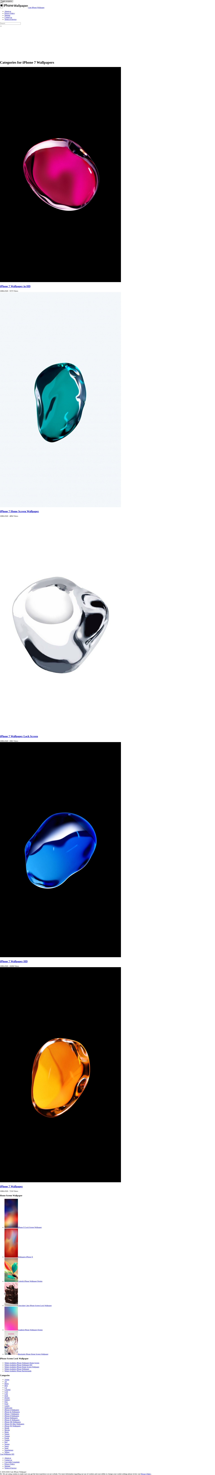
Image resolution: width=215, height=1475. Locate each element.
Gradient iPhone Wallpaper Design (30, 1330)
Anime (6, 1380)
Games (6, 1406)
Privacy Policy (9, 13)
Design (7, 1398)
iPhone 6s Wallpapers (12, 1412)
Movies (7, 1430)
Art (5, 1382)
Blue (6, 1386)
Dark (6, 1396)
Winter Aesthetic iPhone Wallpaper (16, 1369)
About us (7, 11)
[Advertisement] (67, 42)
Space (6, 1446)
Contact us (8, 17)
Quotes (7, 1440)
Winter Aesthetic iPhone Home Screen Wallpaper (21, 1367)
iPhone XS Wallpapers (12, 1426)
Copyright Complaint (11, 1462)
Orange (7, 1436)
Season (7, 1444)
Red (5, 1442)
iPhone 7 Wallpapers (11, 1414)
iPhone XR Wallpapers (12, 1422)
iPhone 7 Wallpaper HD (14, 961)
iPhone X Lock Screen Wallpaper (30, 1227)
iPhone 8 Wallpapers (11, 1416)
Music (6, 1432)
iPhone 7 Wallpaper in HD (15, 286)
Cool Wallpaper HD (7, 1454)
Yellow (7, 1452)
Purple (6, 1438)
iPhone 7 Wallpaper (11, 1186)
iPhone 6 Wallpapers (11, 1410)
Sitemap (7, 15)
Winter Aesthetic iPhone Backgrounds (17, 1371)
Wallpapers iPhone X (25, 1257)
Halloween (8, 1408)
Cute (6, 1394)
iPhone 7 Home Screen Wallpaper (19, 511)
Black (6, 1384)
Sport (6, 1448)
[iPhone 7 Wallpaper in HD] (60, 281)
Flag (6, 1402)
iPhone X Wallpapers (11, 1420)
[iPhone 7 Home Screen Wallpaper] (60, 507)
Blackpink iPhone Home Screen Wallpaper (33, 1354)
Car (5, 1388)
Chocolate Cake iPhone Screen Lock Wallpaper (35, 1306)
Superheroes (8, 1450)
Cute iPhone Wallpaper (36, 8)
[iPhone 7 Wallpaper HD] (60, 957)
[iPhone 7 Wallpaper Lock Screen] (60, 732)
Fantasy (7, 1400)
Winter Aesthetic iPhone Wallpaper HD (18, 1365)
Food (6, 1404)
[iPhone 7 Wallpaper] (60, 1182)
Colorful (7, 1390)
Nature (6, 1434)
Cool (6, 1392)
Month (6, 1428)
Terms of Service (10, 19)
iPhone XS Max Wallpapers (14, 1424)
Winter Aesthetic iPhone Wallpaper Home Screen (21, 1363)
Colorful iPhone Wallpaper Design (30, 1281)
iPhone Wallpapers (11, 1418)
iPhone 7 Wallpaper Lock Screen (19, 736)
